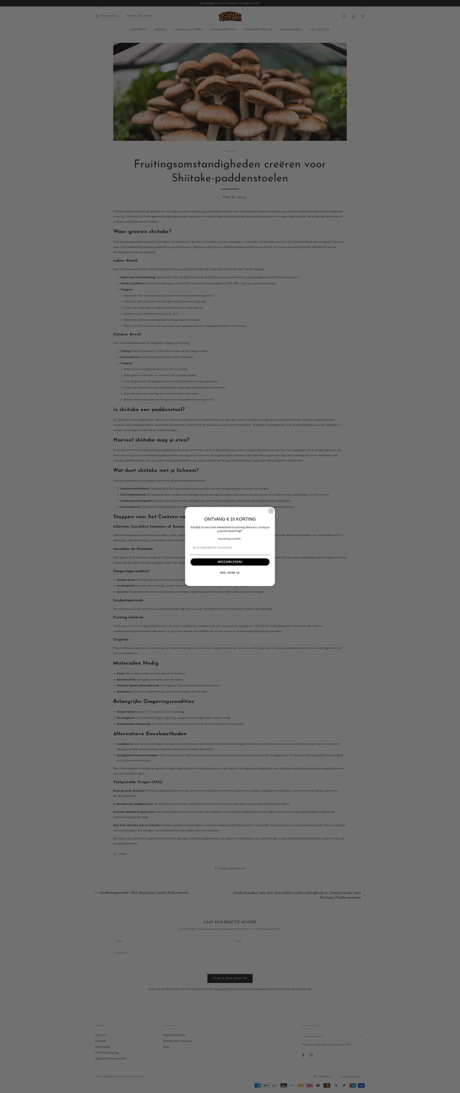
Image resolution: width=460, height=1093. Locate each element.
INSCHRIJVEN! (230, 561)
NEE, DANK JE (230, 572)
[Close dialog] (271, 511)
